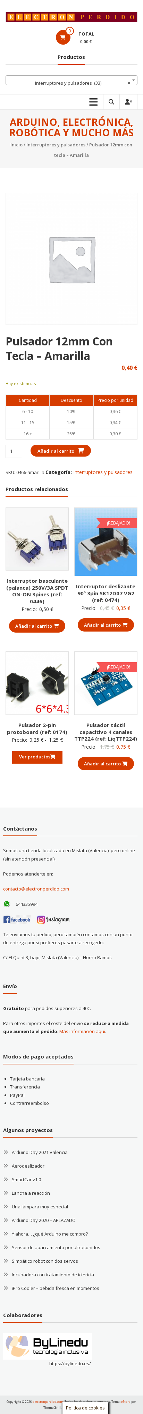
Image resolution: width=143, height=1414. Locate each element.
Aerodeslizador (28, 1166)
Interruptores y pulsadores (55, 145)
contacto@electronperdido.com (36, 889)
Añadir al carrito (55, 451)
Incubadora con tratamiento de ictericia (53, 1274)
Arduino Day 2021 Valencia (40, 1152)
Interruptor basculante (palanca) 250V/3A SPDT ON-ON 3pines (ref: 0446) (37, 591)
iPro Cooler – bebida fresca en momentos (55, 1288)
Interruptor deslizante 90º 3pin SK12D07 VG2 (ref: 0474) (105, 593)
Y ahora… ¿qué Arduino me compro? (50, 1234)
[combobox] (71, 80)
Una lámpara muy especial (40, 1206)
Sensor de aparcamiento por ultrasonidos (56, 1247)
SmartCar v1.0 (26, 1179)
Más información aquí (82, 1031)
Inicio (16, 145)
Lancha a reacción (31, 1193)
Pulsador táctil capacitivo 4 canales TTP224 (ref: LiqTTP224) (105, 731)
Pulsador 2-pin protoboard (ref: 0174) (37, 728)
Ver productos (34, 757)
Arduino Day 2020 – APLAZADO (44, 1220)
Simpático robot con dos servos (45, 1261)
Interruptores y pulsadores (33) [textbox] (82, 83)
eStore (126, 1401)
